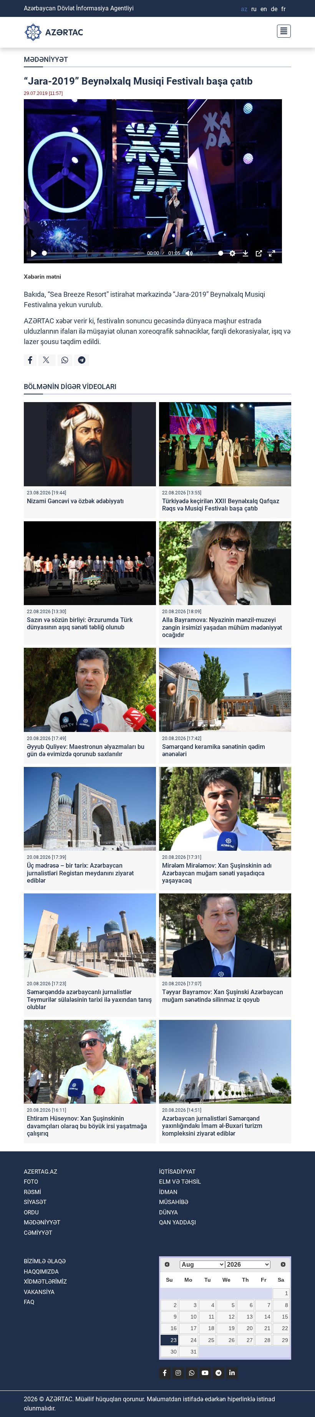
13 (250, 1317)
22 (285, 1328)
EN (263, 9)
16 (174, 1328)
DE (274, 9)
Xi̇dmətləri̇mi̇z (45, 1281)
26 (232, 1340)
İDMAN (168, 1192)
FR (283, 9)
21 (267, 1328)
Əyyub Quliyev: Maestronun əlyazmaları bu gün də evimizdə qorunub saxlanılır (85, 750)
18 (211, 1328)
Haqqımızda (41, 1271)
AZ (244, 9)
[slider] (93, 253)
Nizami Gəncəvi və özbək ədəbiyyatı (75, 501)
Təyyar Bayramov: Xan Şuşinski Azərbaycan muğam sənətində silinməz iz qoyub (222, 995)
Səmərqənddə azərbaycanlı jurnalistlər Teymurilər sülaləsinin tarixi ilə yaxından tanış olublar (89, 999)
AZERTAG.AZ (40, 1171)
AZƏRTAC (39, 321)
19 (232, 1328)
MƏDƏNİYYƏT (46, 59)
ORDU (31, 1212)
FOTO (31, 1181)
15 (285, 1317)
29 (285, 1340)
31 (194, 1352)
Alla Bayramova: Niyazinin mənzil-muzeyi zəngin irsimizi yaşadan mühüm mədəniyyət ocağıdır (222, 627)
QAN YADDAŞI (177, 1222)
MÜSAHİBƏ (173, 1202)
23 (174, 1340)
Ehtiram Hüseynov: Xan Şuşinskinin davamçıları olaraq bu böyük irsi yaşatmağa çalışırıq (87, 1126)
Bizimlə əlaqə (45, 1261)
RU (254, 9)
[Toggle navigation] (281, 30)
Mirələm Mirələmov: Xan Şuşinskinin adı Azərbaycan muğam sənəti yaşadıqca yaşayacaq (217, 873)
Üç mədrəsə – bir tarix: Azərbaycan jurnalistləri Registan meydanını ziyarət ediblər (80, 873)
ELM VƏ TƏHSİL (180, 1181)
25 (211, 1340)
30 (174, 1352)
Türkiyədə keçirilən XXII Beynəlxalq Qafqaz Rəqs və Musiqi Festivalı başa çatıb (220, 504)
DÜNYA (168, 1212)
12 (232, 1317)
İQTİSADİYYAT (177, 1171)
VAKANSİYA (39, 1292)
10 (194, 1317)
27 (250, 1340)
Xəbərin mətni (42, 276)
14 (267, 1317)
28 (267, 1340)
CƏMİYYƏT (38, 1232)
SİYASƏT (35, 1202)
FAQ (29, 1302)
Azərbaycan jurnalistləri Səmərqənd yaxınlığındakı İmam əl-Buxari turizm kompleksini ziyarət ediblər (212, 1126)
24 (194, 1340)
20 (250, 1328)
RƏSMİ (32, 1192)
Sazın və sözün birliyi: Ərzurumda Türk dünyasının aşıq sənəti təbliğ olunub (80, 623)
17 (194, 1328)
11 (211, 1317)
